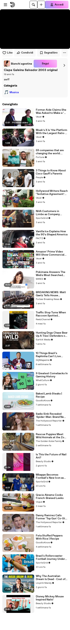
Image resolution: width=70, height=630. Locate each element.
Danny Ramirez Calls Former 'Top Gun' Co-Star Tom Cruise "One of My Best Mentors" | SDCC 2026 (51, 517)
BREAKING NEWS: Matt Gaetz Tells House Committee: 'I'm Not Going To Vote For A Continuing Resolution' (51, 294)
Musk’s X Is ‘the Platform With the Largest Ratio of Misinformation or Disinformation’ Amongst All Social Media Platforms (52, 132)
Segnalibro (51, 52)
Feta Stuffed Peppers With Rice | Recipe (49, 537)
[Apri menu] (5, 5)
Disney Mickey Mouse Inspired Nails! (50, 598)
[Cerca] (33, 5)
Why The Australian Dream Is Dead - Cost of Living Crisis (50, 578)
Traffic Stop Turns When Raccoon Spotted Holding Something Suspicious (51, 314)
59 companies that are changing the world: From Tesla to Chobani (50, 152)
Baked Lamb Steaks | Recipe (49, 395)
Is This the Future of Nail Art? (51, 456)
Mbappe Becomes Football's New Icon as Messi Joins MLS (50, 476)
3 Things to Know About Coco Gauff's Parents (51, 172)
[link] (18, 63)
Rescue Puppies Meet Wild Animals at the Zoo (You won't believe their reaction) (51, 436)
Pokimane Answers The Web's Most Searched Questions (50, 274)
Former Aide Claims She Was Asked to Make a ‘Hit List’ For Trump (52, 111)
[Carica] (41, 5)
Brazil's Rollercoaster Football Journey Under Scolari (50, 557)
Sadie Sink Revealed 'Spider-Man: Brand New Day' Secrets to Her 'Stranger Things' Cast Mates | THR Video (51, 415)
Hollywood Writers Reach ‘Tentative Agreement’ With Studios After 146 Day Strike (52, 192)
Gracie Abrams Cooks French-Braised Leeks (50, 496)
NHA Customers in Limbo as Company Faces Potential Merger (50, 213)
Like (10, 52)
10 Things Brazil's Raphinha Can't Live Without (48, 355)
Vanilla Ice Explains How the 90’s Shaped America (51, 233)
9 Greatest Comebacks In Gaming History (52, 375)
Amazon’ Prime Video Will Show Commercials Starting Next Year (51, 253)
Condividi (27, 52)
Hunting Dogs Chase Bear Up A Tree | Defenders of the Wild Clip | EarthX (51, 334)
